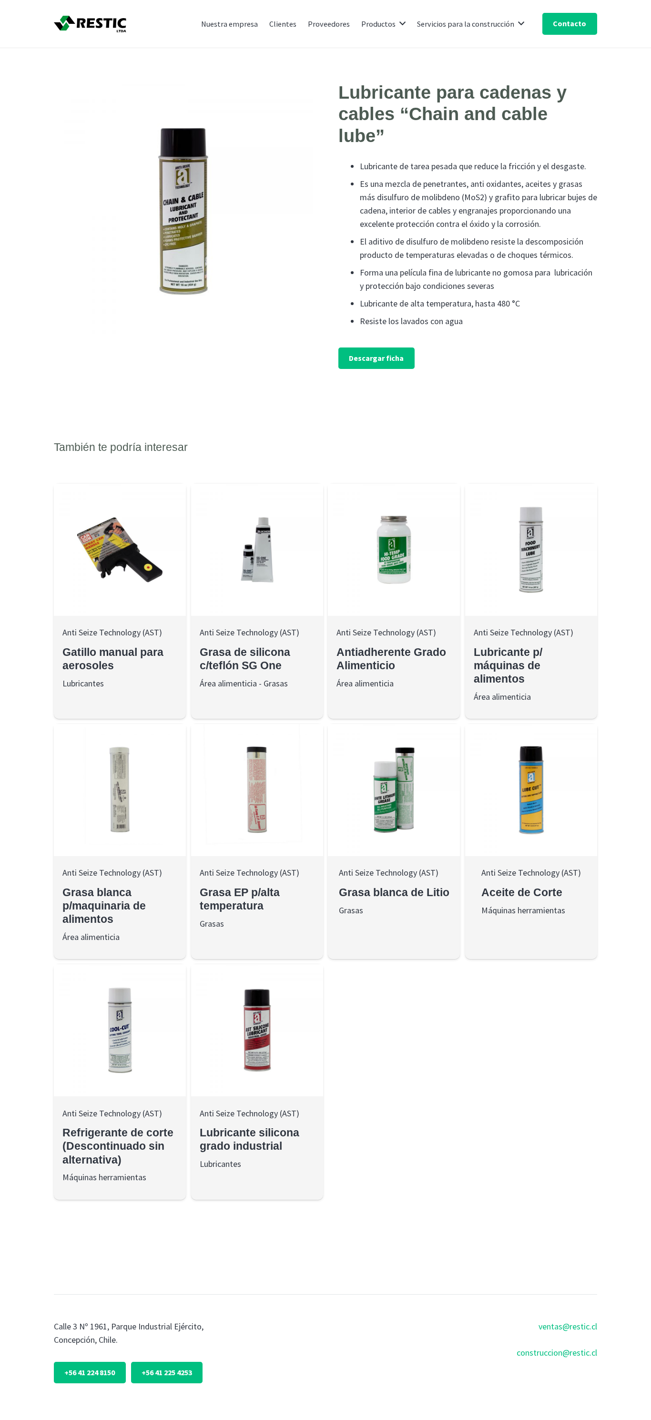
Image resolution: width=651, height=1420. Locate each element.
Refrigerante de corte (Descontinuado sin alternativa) (117, 1145)
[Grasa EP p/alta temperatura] (257, 790)
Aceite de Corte (521, 892)
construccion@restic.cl (557, 1352)
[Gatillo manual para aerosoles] (120, 550)
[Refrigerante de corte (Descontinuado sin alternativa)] (120, 1030)
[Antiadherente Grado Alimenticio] (394, 550)
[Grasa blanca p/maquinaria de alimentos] (120, 790)
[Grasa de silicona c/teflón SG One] (257, 550)
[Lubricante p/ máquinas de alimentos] (531, 550)
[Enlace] (90, 24)
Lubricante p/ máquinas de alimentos (508, 665)
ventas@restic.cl (568, 1326)
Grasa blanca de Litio (394, 892)
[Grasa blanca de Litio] (394, 790)
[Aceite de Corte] (531, 790)
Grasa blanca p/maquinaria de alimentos (104, 905)
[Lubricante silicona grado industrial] (257, 1030)
